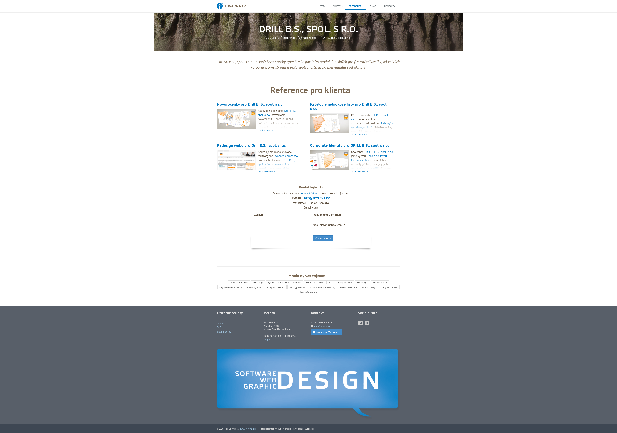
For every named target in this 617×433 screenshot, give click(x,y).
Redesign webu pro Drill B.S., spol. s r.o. (251, 146)
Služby (337, 6)
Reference (355, 6)
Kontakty (389, 6)
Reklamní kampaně (348, 287)
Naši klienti (309, 38)
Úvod (322, 6)
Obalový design (369, 287)
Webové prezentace (239, 282)
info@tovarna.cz (316, 198)
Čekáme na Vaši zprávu (327, 332)
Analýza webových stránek (340, 282)
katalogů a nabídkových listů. (372, 125)
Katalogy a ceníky (297, 287)
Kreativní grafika (254, 287)
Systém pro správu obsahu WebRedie (284, 282)
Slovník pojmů (224, 331)
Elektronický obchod (315, 282)
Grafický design (380, 282)
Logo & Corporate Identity (230, 287)
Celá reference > (267, 130)
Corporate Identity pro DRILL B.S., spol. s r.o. (349, 146)
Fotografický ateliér (389, 287)
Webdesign (258, 282)
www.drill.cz (282, 164)
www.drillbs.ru (283, 168)
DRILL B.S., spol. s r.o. (380, 152)
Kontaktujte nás (311, 188)
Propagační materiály (275, 287)
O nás (373, 6)
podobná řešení (309, 193)
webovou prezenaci (286, 156)
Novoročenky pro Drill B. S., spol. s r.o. (250, 104)
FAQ (219, 327)
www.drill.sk (265, 168)
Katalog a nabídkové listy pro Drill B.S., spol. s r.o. (348, 106)
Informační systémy (308, 292)
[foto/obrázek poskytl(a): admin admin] (236, 118)
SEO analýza (362, 282)
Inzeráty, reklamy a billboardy (322, 287)
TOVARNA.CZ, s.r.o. (248, 428)
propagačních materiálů (365, 168)
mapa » (268, 339)
